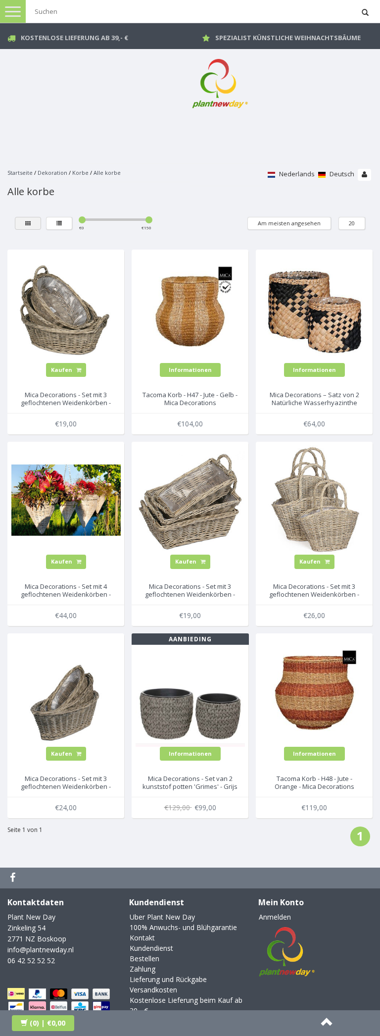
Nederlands (296, 173)
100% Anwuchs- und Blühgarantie (183, 927)
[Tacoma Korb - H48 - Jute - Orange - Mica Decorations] (314, 691)
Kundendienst (151, 948)
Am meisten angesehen (289, 223)
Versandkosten (153, 989)
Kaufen (62, 369)
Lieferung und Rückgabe (168, 979)
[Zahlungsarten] (59, 1007)
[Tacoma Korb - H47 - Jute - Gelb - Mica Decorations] (190, 307)
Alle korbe (107, 172)
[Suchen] (365, 12)
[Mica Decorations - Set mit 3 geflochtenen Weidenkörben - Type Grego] (66, 307)
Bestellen (144, 958)
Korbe (80, 172)
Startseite (20, 172)
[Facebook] (14, 878)
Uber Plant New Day (162, 917)
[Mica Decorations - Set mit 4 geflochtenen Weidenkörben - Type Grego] (66, 499)
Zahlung (142, 969)
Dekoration (52, 172)
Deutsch (341, 173)
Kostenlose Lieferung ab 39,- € (74, 37)
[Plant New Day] (219, 81)
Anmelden (275, 917)
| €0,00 (47, 1023)
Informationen (190, 369)
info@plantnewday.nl (40, 949)
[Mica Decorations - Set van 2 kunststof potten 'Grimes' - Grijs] (190, 691)
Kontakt (142, 937)
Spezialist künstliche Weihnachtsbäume (288, 37)
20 (352, 223)
